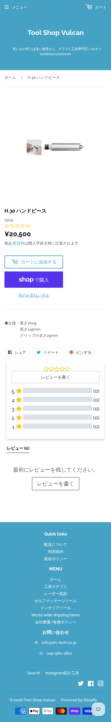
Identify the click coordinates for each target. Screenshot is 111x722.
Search (34, 673)
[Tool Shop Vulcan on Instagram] (101, 684)
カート (100, 7)
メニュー (19, 7)
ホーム (10, 77)
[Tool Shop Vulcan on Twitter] (81, 684)
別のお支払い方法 (33, 295)
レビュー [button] (18, 448)
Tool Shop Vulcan (56, 32)
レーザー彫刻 (55, 593)
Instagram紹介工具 (62, 673)
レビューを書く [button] (55, 377)
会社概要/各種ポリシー (55, 622)
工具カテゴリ (55, 586)
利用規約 (55, 551)
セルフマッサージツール (55, 601)
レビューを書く (55, 483)
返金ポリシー (55, 559)
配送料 (19, 243)
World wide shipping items (55, 615)
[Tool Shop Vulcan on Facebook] (91, 684)
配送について (55, 544)
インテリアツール (55, 608)
